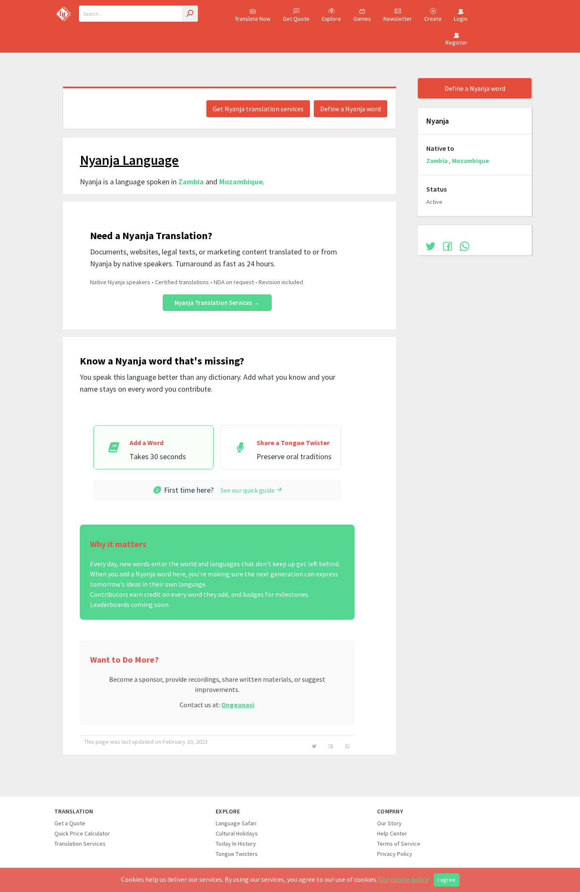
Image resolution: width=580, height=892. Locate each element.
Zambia (191, 181)
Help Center (392, 833)
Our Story (389, 823)
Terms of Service (398, 843)
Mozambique (241, 181)
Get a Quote (69, 823)
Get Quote (296, 19)
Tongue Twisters (237, 854)
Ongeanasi (237, 704)
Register (456, 42)
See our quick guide (247, 490)
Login (460, 19)
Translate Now (252, 19)
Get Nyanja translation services (258, 108)
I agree (447, 880)
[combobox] (138, 14)
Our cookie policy (403, 879)
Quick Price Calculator (82, 833)
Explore (331, 19)
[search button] (190, 14)
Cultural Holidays (237, 833)
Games (362, 19)
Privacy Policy (394, 854)
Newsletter (397, 19)
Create (433, 19)
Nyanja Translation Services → (217, 303)
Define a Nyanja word (350, 108)
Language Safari (236, 823)
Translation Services (80, 843)
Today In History (236, 843)
